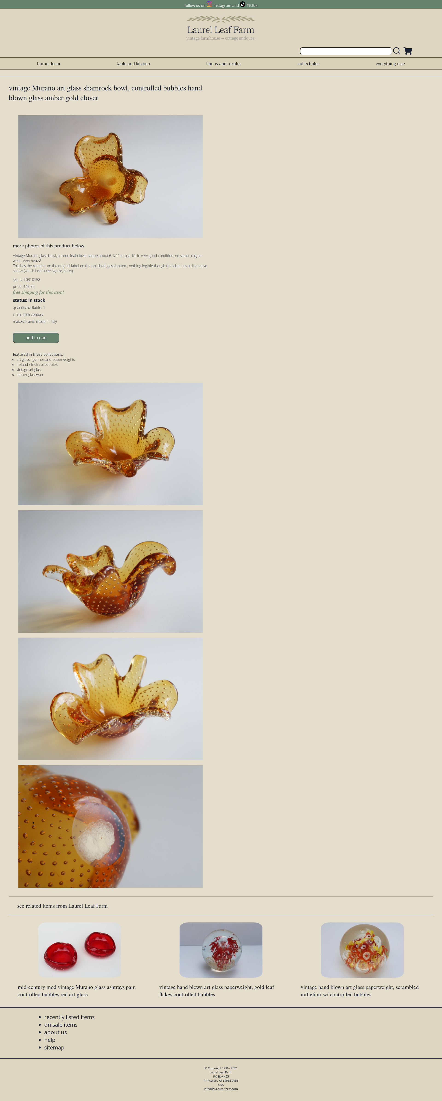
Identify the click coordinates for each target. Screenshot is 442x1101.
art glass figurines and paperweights (46, 359)
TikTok (252, 5)
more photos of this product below (48, 246)
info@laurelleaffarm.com (221, 1089)
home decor (49, 63)
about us (55, 1032)
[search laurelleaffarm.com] (398, 51)
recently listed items (69, 1017)
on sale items (61, 1024)
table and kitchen (133, 63)
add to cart (36, 337)
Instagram (222, 5)
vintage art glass (29, 369)
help (49, 1039)
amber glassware (30, 374)
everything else (390, 63)
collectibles (309, 63)
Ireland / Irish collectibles (37, 364)
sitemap (54, 1047)
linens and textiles (223, 63)
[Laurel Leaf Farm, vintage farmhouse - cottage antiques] (221, 27)
